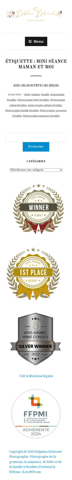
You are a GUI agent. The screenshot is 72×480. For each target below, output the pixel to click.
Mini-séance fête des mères (36, 85)
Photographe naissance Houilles (41, 115)
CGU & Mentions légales (36, 376)
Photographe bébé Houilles (33, 99)
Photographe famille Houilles (22, 110)
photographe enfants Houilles (45, 105)
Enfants (35, 94)
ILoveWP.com (31, 472)
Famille (45, 94)
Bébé (27, 94)
